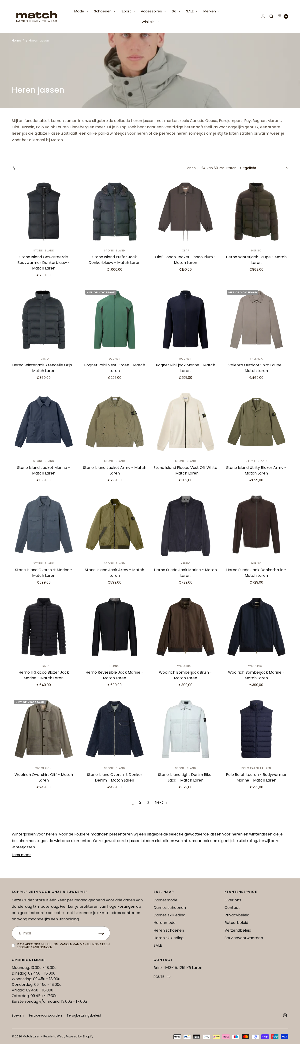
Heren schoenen (169, 930)
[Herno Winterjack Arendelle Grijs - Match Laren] (44, 320)
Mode (79, 11)
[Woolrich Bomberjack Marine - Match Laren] (257, 627)
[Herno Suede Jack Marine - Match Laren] (186, 525)
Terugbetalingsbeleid (84, 1015)
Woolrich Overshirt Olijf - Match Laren (44, 777)
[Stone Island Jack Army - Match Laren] (115, 525)
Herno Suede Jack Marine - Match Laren (185, 572)
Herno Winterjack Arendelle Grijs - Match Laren (43, 367)
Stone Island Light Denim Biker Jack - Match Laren (185, 777)
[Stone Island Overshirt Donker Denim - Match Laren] (115, 729)
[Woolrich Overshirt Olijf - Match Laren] (44, 729)
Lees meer (21, 855)
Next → (161, 802)
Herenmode (165, 922)
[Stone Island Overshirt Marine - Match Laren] (44, 525)
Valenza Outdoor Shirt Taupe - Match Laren (256, 367)
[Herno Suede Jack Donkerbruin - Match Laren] (257, 525)
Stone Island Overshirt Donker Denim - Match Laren (114, 777)
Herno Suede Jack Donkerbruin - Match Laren (256, 572)
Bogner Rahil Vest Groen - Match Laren (114, 367)
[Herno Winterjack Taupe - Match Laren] (257, 212)
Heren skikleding (169, 938)
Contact (232, 907)
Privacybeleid (237, 915)
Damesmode (165, 900)
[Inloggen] (263, 16)
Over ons (233, 900)
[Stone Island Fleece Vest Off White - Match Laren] (186, 422)
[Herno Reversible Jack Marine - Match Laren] (115, 627)
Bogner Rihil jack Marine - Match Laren (185, 367)
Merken (209, 11)
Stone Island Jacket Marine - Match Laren (43, 470)
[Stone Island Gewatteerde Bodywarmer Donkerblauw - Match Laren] (44, 212)
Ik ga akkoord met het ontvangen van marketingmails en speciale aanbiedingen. (63, 946)
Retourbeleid (236, 922)
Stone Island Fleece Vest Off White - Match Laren (185, 470)
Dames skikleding (169, 915)
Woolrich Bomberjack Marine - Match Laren (256, 675)
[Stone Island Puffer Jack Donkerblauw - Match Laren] (115, 212)
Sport (126, 11)
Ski (174, 11)
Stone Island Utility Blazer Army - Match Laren (256, 470)
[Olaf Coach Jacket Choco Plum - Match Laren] (186, 212)
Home (16, 40)
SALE (190, 11)
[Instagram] (285, 1015)
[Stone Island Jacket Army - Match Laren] (115, 422)
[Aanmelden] (104, 933)
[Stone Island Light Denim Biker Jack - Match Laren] (186, 729)
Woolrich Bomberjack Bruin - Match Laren (185, 675)
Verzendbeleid (238, 930)
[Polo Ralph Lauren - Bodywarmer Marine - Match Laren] (257, 729)
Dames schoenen (170, 907)
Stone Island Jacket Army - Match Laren (114, 470)
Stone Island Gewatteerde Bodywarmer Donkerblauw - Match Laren (43, 262)
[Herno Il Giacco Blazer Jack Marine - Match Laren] (44, 627)
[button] (162, 976)
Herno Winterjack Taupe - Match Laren (256, 259)
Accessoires (151, 11)
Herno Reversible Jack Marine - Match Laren (114, 675)
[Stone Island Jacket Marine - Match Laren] (44, 422)
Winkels (148, 21)
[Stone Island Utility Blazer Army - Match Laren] (257, 422)
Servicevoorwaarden (244, 938)
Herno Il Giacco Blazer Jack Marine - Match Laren (44, 675)
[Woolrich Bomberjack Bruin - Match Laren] (186, 627)
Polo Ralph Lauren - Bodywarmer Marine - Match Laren (256, 777)
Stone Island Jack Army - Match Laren (114, 572)
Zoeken (18, 1015)
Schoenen (103, 11)
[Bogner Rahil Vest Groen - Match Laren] (115, 320)
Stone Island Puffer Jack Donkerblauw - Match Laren (114, 259)
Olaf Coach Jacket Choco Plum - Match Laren (185, 259)
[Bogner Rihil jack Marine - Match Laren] (186, 320)
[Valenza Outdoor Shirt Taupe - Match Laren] (257, 320)
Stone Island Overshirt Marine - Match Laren (43, 572)
